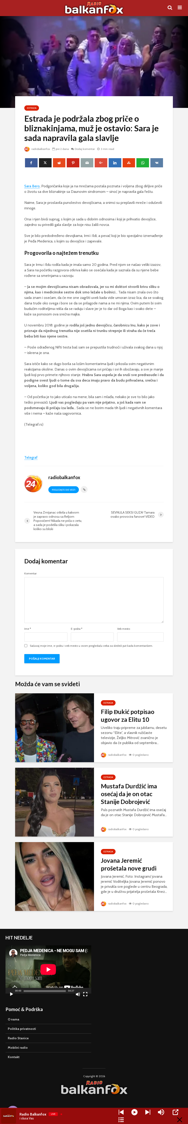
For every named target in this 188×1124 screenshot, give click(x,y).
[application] (48, 969)
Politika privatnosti (22, 1029)
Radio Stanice (18, 1038)
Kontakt (13, 1057)
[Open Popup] (175, 1112)
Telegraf (31, 457)
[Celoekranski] (85, 995)
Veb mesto (123, 628)
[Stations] (121, 1120)
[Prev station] (148, 1112)
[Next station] (121, 1112)
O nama (13, 1019)
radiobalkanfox (40, 149)
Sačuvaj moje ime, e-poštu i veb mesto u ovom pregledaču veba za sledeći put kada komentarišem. (91, 645)
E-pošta (76, 628)
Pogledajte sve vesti (63, 489)
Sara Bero (32, 186)
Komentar (30, 573)
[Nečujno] (78, 995)
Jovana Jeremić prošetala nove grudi (128, 864)
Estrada (31, 108)
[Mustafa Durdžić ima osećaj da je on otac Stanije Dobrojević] (54, 802)
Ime (27, 628)
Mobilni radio (18, 1047)
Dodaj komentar (85, 149)
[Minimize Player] (179, 1120)
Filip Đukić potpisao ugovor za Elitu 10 (127, 715)
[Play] (134, 1112)
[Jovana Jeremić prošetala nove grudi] (54, 876)
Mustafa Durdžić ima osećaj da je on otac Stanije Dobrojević (129, 793)
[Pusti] (11, 995)
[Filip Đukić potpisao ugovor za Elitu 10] (54, 727)
